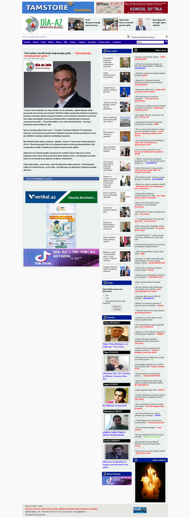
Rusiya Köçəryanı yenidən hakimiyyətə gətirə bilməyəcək (147, 341)
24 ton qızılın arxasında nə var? (149, 152)
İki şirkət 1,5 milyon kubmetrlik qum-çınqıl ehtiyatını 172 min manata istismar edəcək (150, 261)
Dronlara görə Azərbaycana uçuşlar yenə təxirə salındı (149, 358)
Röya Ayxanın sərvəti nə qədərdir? (108, 134)
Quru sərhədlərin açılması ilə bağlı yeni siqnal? (110, 119)
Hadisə (50, 42)
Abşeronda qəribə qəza (150, 91)
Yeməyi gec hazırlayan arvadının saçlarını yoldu (148, 269)
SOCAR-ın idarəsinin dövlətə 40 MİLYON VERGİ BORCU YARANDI (149, 66)
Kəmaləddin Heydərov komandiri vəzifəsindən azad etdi (108, 62)
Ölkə (65, 42)
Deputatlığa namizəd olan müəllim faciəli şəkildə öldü (150, 367)
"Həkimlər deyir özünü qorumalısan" (150, 312)
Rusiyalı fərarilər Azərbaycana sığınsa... (147, 375)
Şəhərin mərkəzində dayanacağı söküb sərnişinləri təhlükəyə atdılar (149, 383)
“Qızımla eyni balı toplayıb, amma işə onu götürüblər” (150, 276)
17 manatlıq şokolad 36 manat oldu (150, 220)
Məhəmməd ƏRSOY (113, 411)
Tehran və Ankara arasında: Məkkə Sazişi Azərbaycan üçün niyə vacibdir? (110, 182)
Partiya (73, 42)
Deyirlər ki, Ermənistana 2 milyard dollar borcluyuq (109, 226)
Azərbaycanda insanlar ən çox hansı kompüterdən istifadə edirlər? (150, 246)
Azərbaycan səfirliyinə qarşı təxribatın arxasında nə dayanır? (150, 108)
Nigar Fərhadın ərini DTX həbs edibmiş (109, 149)
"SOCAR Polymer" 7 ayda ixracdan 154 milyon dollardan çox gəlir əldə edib (149, 237)
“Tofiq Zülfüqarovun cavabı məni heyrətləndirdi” (149, 421)
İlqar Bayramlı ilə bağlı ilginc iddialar (159, 22)
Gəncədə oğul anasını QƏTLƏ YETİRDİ (147, 297)
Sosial (43, 42)
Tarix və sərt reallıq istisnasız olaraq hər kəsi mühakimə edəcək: (149, 132)
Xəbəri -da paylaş (39, 178)
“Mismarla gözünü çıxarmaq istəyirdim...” (146, 99)
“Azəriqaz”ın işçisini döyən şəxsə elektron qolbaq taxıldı (148, 319)
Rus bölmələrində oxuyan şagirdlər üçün (149, 326)
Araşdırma (117, 42)
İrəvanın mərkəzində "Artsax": (139, 37)
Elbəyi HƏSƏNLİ (111, 323)
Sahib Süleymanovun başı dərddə (109, 75)
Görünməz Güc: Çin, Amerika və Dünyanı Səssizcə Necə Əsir (116, 376)
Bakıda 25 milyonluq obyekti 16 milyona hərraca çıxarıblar (149, 304)
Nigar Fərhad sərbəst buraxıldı (148, 282)
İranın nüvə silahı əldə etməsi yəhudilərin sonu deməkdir (147, 205)
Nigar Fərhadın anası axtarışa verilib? (109, 239)
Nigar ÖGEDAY (111, 352)
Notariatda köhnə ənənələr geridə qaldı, (126, 22)
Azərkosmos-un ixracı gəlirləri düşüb (150, 452)
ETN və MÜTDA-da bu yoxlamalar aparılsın (110, 195)
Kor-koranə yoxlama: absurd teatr (110, 210)
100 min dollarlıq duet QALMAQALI (150, 143)
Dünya (58, 42)
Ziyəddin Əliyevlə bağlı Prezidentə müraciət (110, 269)
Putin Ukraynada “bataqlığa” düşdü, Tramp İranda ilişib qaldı (150, 228)
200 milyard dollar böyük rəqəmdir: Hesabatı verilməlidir (108, 166)
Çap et (42, 58)
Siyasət (35, 42)
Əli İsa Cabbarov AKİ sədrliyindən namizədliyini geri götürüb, (149, 289)
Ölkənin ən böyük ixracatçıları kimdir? (150, 186)
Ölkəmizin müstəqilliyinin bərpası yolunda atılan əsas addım (115, 464)
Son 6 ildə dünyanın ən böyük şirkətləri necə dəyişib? (147, 414)
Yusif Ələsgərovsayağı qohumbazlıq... (92, 22)
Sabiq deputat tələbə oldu (150, 390)
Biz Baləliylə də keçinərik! (115, 406)
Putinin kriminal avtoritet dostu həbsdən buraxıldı (147, 350)
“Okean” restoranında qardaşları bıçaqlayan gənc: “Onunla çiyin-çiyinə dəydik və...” (150, 161)
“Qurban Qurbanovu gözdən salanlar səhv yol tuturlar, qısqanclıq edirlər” (150, 397)
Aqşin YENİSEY (111, 384)
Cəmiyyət (81, 42)
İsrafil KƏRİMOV (112, 441)
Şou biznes (92, 42)
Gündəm (27, 42)
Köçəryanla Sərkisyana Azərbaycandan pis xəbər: (150, 196)
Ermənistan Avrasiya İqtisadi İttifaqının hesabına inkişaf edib (148, 444)
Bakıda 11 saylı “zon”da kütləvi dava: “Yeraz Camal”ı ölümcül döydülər (110, 256)
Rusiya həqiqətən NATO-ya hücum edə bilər (149, 436)
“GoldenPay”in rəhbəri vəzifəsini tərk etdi (110, 90)
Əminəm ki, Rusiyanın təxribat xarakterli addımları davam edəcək (149, 82)
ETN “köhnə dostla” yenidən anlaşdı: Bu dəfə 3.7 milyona (150, 178)
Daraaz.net (40, 515)
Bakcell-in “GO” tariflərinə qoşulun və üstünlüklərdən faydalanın (150, 333)
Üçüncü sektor (104, 42)
